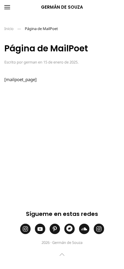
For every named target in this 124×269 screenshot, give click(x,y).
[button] (7, 7)
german (30, 62)
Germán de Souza (62, 7)
